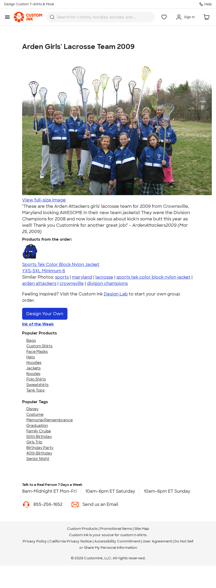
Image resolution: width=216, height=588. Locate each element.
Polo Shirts (36, 379)
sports (62, 277)
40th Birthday (39, 453)
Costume (34, 414)
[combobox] (100, 17)
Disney (32, 409)
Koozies (33, 373)
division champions (107, 283)
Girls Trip (34, 442)
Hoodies (33, 362)
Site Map (141, 528)
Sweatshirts (37, 384)
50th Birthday (39, 436)
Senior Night (37, 458)
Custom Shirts (39, 346)
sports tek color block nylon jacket (153, 277)
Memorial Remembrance (49, 420)
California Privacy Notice (70, 541)
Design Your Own (44, 314)
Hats (30, 357)
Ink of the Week (38, 324)
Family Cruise (38, 431)
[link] (28, 17)
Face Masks (37, 351)
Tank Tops (35, 390)
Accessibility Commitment (117, 541)
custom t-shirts (133, 535)
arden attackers (39, 283)
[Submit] (52, 17)
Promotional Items (116, 528)
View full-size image (44, 200)
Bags (31, 340)
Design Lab (116, 294)
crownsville (72, 283)
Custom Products (82, 528)
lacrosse (104, 277)
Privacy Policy (35, 541)
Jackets (33, 368)
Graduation (37, 425)
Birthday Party (39, 447)
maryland (82, 277)
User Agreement (157, 541)
